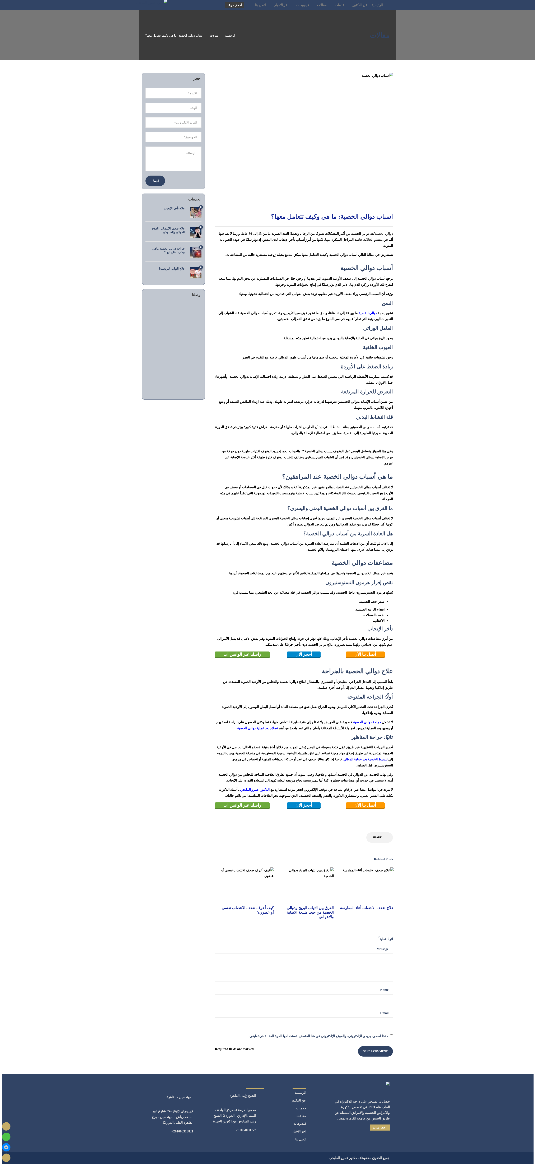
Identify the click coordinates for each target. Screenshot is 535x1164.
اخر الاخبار (281, 5)
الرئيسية (377, 5)
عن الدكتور (360, 5)
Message (383, 949)
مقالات (322, 5)
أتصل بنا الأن (365, 654)
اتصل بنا (260, 5)
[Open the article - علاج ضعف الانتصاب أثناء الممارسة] (366, 884)
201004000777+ (245, 1130)
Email (384, 1013)
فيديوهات (302, 5)
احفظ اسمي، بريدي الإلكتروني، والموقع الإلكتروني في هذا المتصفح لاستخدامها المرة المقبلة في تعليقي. (319, 1036)
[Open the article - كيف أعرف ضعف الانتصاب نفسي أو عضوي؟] (246, 884)
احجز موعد (234, 5)
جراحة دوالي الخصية (367, 722)
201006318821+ (182, 1131)
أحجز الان (304, 654)
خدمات (340, 5)
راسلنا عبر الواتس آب (242, 654)
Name (384, 990)
